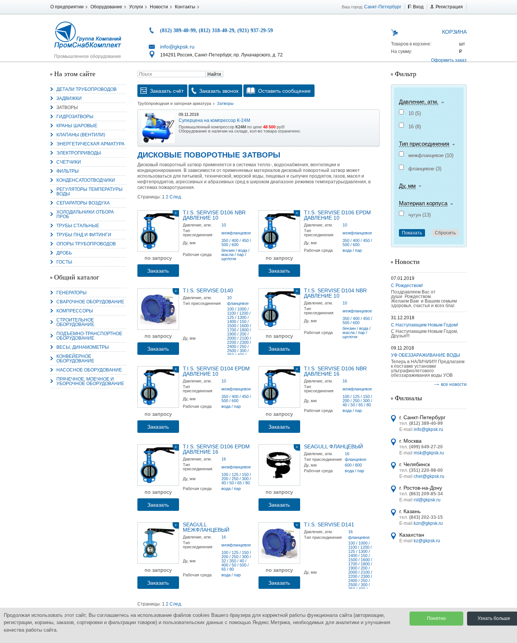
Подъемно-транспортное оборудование (89, 336)
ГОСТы (64, 262)
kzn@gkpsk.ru (428, 523)
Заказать (158, 271)
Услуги (136, 6)
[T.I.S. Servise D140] (158, 309)
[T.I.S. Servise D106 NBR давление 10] (158, 231)
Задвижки (69, 98)
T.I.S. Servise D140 (208, 290)
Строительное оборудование (75, 322)
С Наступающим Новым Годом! (424, 325)
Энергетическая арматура (90, 144)
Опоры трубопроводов (86, 244)
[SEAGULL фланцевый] (279, 465)
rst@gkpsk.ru (427, 500)
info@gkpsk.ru (177, 47)
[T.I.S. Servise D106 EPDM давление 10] (279, 231)
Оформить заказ (449, 60)
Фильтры (67, 171)
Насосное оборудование (89, 370)
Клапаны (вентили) (80, 134)
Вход (418, 6)
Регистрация (449, 6)
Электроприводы (78, 153)
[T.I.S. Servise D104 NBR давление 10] (279, 309)
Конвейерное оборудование (75, 359)
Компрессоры (74, 311)
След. (176, 197)
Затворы (67, 107)
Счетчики (68, 162)
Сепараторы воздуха (83, 203)
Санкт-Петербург (382, 6)
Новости (159, 6)
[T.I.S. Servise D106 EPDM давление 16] (158, 465)
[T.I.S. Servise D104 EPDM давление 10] (158, 387)
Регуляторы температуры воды (89, 192)
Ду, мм (407, 186)
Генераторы (71, 292)
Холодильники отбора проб (85, 214)
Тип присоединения (424, 144)
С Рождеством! (407, 285)
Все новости (454, 384)
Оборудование (106, 6)
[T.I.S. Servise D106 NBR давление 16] (279, 387)
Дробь (64, 253)
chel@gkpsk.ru (429, 476)
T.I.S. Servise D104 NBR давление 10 (335, 293)
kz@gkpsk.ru (427, 540)
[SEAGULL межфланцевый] (158, 543)
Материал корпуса (423, 203)
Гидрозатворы (74, 116)
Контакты (185, 6)
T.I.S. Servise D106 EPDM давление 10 (337, 215)
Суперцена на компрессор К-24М (214, 120)
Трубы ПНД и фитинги (83, 234)
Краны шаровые (76, 125)
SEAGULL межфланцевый (206, 527)
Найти (214, 74)
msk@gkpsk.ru (429, 453)
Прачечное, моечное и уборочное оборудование (90, 381)
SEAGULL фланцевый (333, 446)
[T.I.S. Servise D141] (279, 543)
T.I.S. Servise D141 (329, 524)
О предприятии (67, 6)
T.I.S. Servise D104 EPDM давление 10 (216, 371)
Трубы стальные (77, 225)
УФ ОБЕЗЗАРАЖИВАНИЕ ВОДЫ (425, 355)
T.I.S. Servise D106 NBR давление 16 (335, 371)
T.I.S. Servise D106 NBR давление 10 (214, 215)
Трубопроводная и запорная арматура (174, 103)
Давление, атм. (418, 102)
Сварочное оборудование (90, 301)
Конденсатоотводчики (85, 180)
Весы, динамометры (82, 347)
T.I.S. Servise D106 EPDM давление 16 (216, 449)
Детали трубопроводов (86, 89)
